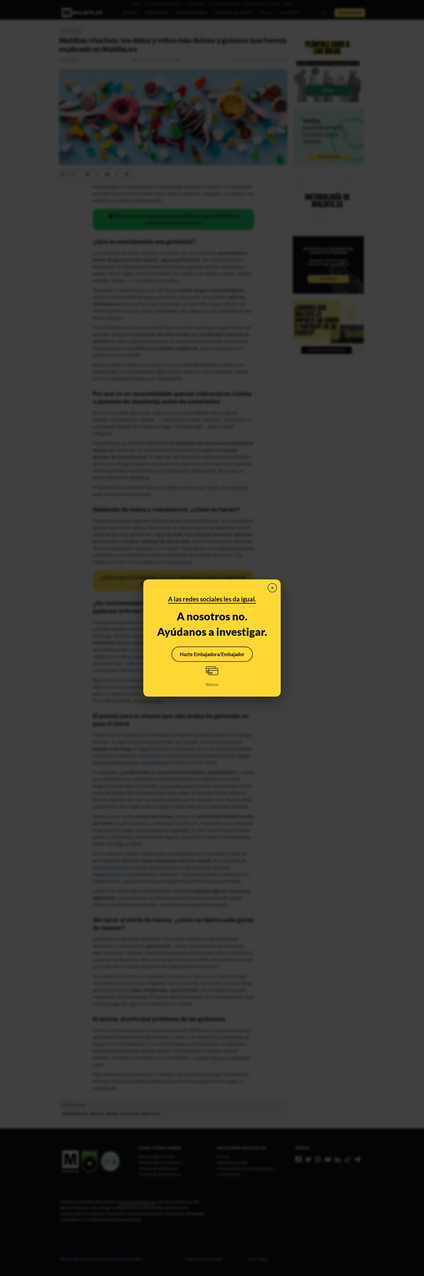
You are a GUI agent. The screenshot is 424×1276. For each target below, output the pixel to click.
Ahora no (212, 684)
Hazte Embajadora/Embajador (212, 654)
